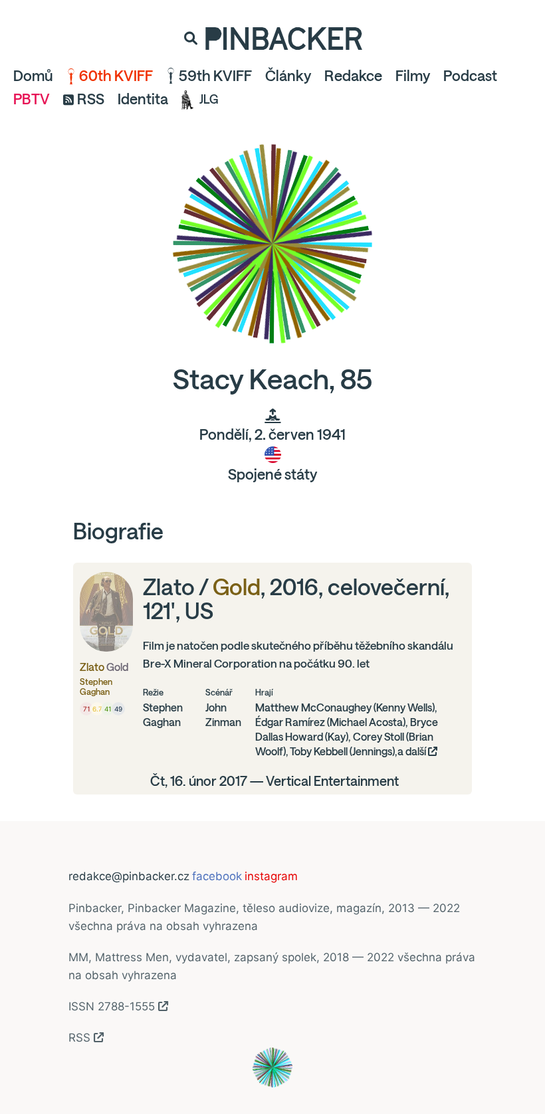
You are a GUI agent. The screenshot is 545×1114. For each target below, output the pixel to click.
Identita (143, 99)
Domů (33, 76)
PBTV (31, 99)
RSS (90, 99)
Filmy (412, 76)
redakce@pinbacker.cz (128, 876)
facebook (217, 876)
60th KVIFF (116, 76)
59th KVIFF (215, 76)
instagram (271, 876)
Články (288, 76)
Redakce (353, 76)
